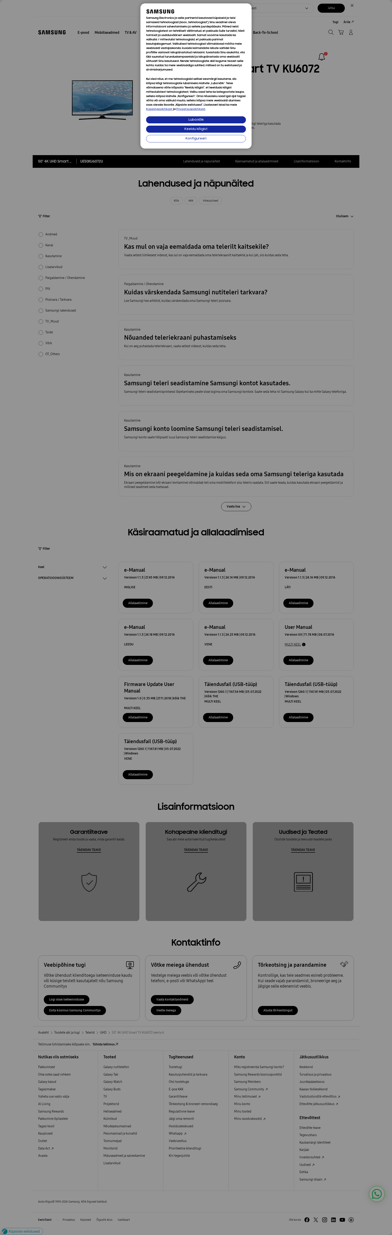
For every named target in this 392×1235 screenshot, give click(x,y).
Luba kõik (196, 120)
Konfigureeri (196, 138)
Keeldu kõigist (196, 129)
